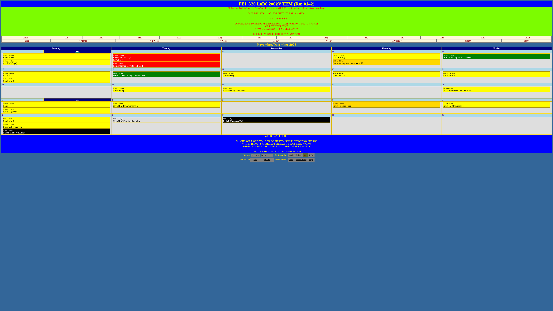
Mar (140, 37)
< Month (83, 41)
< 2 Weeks (154, 41)
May (220, 37)
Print (255, 160)
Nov (442, 37)
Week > (329, 41)
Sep (366, 37)
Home (291, 160)
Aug (326, 37)
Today (276, 41)
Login (311, 160)
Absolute (291, 155)
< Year (26, 41)
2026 (527, 37)
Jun (259, 37)
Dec (483, 37)
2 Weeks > (397, 41)
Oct (402, 37)
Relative (299, 155)
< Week (223, 41)
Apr (179, 37)
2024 (25, 37)
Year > (526, 41)
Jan (66, 37)
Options (267, 160)
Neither (311, 155)
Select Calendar (301, 160)
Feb (101, 37)
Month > (469, 41)
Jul (290, 37)
